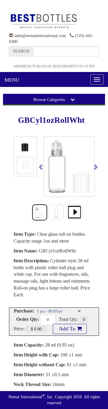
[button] (46, 167)
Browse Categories (49, 99)
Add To (67, 329)
